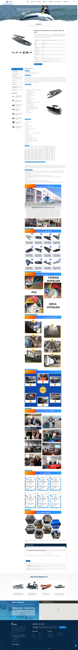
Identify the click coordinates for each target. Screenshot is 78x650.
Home (28, 1)
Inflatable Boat (14, 84)
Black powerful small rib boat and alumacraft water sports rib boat (19, 105)
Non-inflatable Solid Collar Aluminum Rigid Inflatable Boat (19, 127)
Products (39, 1)
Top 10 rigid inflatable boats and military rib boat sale (18, 118)
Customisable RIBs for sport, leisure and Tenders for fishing (19, 122)
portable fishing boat (50, 634)
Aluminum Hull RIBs (50, 633)
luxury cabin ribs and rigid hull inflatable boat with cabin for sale (18, 594)
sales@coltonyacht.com (16, 641)
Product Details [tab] (29, 68)
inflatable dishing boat (51, 635)
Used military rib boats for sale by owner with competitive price (19, 96)
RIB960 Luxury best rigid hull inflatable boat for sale (37, 550)
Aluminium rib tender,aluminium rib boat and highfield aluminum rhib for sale (19, 109)
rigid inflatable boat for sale (53, 540)
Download (51, 1)
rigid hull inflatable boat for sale (33, 540)
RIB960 (47, 540)
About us (33, 1)
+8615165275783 (15, 639)
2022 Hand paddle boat (60, 634)
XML (42, 648)
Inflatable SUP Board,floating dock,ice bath (16, 87)
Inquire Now (38, 64)
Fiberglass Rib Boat (15, 75)
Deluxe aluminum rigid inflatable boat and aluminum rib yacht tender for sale (46, 594)
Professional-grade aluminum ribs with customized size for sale (59, 594)
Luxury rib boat (27, 541)
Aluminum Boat (14, 82)
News (39, 634)
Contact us (65, 1)
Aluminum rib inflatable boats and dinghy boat (19, 114)
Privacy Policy (46, 648)
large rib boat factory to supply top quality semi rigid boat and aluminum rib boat (32, 594)
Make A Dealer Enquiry (7, 4)
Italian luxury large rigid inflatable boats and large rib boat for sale (19, 101)
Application (33, 635)
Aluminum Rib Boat (15, 71)
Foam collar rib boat (15, 73)
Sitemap (39, 648)
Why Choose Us (58, 1)
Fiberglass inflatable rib (60, 633)
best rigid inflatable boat (42, 540)
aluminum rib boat (59, 635)
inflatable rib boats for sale (61, 540)
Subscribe (62, 627)
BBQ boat (13, 80)
